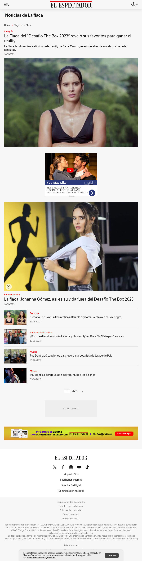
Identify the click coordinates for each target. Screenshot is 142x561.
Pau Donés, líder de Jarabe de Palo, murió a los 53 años (62, 375)
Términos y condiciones (71, 506)
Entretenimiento (12, 294)
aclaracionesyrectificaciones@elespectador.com (71, 533)
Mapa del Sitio (71, 474)
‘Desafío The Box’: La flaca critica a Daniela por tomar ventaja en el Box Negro (75, 317)
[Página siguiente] (82, 392)
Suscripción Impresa (71, 479)
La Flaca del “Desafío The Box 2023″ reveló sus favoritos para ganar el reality (67, 38)
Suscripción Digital (71, 485)
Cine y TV (8, 31)
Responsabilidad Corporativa (71, 502)
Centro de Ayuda (71, 514)
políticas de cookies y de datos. (41, 557)
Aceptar (112, 555)
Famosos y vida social (41, 332)
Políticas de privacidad (71, 510)
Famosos (34, 313)
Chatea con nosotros (73, 490)
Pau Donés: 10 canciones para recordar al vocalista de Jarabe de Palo (71, 355)
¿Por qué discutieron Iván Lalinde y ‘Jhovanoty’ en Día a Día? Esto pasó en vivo (76, 336)
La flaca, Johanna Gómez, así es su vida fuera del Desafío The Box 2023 (69, 299)
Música (33, 351)
